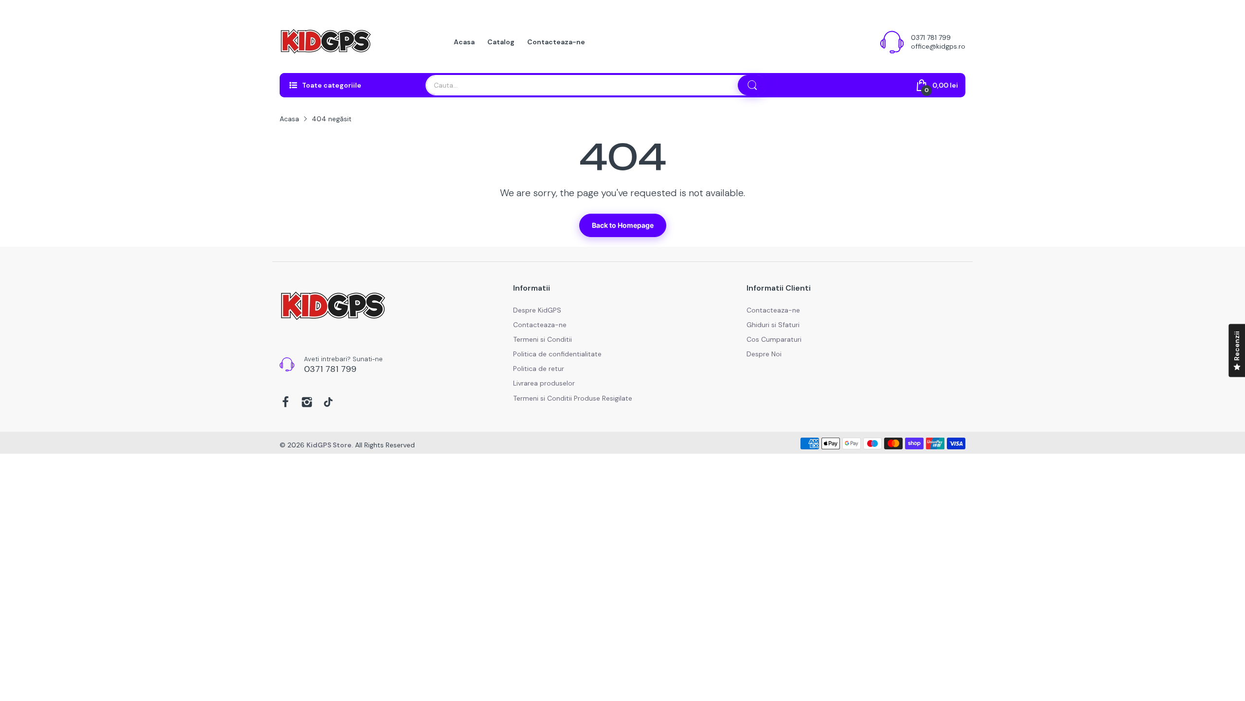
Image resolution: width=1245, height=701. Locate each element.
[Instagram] (307, 403)
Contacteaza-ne (540, 324)
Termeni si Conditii (542, 339)
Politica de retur (538, 368)
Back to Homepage (623, 225)
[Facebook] (285, 403)
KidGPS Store (329, 445)
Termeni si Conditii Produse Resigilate (572, 398)
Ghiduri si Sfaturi (773, 324)
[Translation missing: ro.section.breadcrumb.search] (752, 85)
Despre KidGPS (537, 310)
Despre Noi (764, 354)
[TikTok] (328, 403)
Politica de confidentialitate (557, 354)
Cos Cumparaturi (774, 339)
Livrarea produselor (544, 383)
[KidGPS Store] (326, 42)
